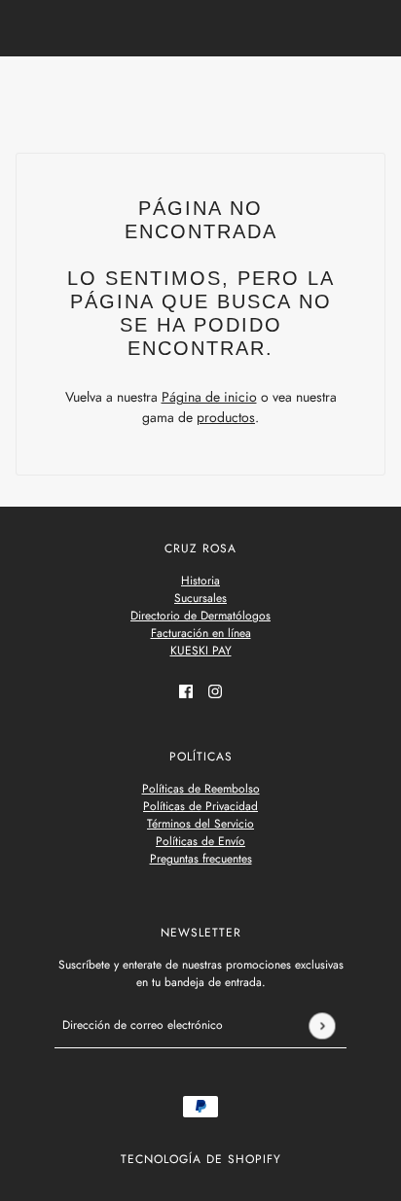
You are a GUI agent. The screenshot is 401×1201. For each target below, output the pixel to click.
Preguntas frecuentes (201, 858)
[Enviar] (322, 1025)
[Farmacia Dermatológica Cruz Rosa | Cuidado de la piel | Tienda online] (201, 89)
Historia (200, 580)
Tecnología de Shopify (201, 1159)
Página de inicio (209, 396)
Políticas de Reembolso (201, 788)
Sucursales (200, 598)
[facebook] (185, 690)
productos (226, 417)
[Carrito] (374, 89)
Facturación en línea (201, 633)
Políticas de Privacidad (200, 806)
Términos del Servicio (200, 823)
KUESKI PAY (201, 650)
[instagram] (215, 690)
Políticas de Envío (200, 841)
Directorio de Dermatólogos (200, 615)
